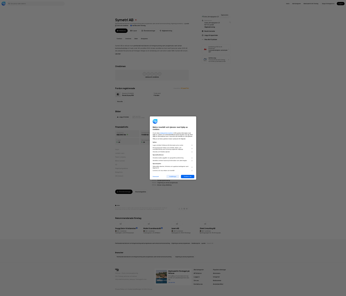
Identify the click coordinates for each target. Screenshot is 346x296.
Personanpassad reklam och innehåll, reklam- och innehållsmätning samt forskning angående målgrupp (168, 148)
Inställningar (172, 176)
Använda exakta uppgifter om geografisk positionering (168, 158)
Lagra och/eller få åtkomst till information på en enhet (168, 145)
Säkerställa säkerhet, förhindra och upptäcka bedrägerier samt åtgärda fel (170, 167)
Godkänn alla (187, 176)
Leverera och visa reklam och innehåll (163, 170)
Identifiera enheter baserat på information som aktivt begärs (170, 160)
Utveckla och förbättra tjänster (161, 152)
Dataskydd (156, 176)
